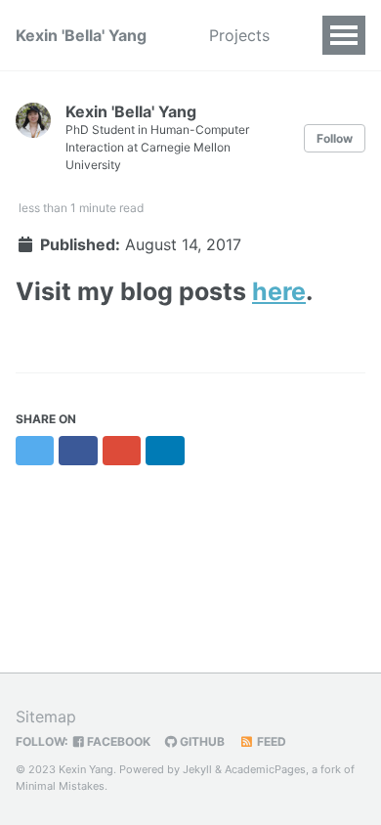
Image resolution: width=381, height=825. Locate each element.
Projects (239, 35)
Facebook (117, 741)
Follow (335, 138)
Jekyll (197, 769)
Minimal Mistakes (60, 786)
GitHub (201, 741)
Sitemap (46, 716)
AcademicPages (265, 769)
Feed (270, 741)
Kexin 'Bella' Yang (81, 35)
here (279, 291)
